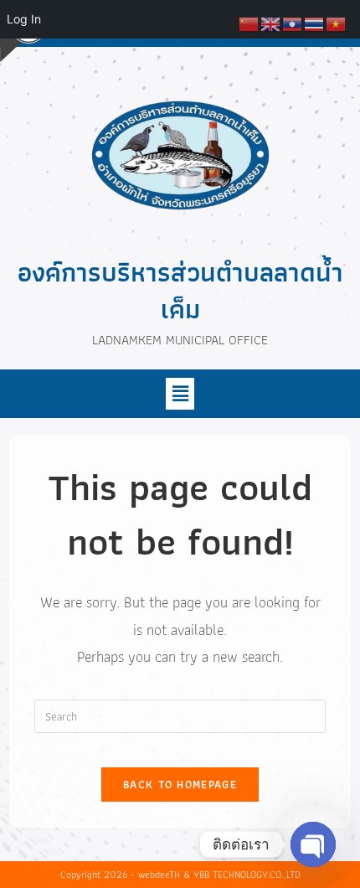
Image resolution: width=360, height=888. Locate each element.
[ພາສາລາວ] (293, 22)
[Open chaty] (313, 844)
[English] (271, 22)
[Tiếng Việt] (336, 22)
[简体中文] (249, 22)
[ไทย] (315, 22)
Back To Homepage (180, 784)
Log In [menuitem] (24, 19)
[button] (180, 394)
